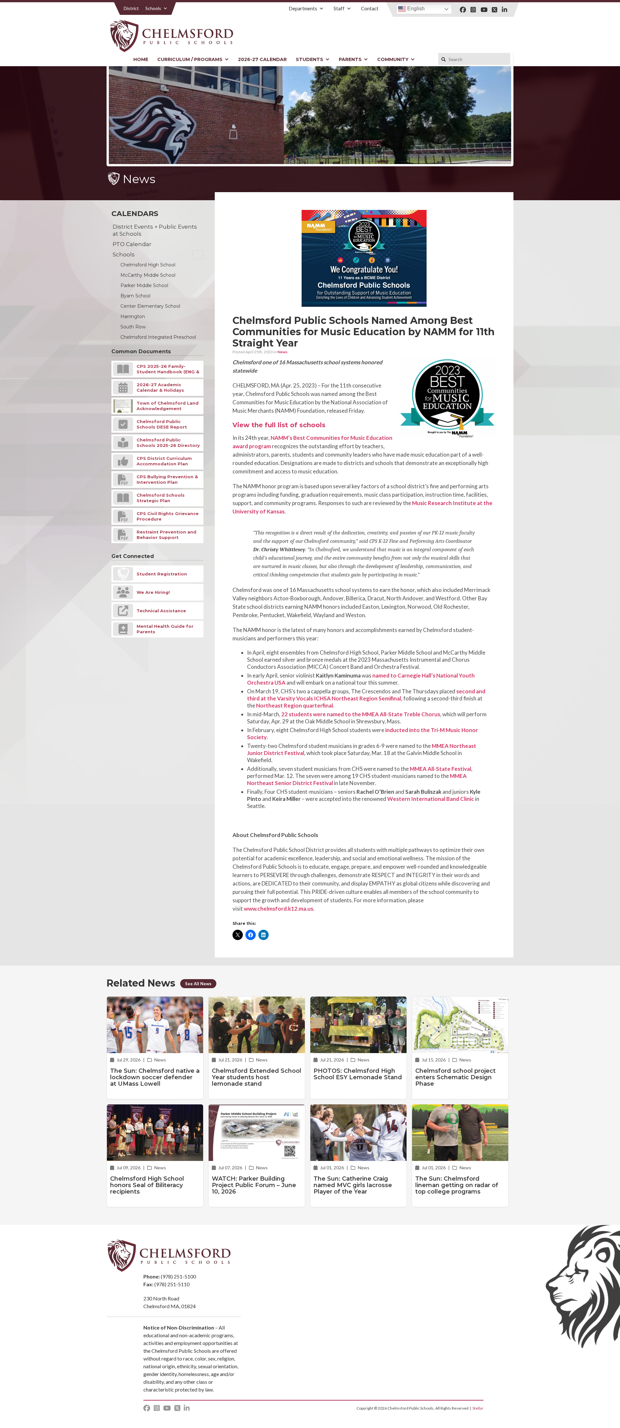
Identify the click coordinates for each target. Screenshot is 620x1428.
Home (140, 59)
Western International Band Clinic (430, 798)
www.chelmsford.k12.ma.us (278, 908)
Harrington (132, 316)
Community (392, 59)
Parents (350, 59)
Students (309, 59)
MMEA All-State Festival (440, 768)
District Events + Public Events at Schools (155, 230)
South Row (133, 327)
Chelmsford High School (147, 265)
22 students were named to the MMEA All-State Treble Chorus (360, 714)
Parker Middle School (144, 285)
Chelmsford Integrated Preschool (158, 337)
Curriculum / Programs (189, 59)
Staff (339, 8)
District (131, 8)
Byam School (135, 296)
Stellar (477, 1408)
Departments (303, 8)
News (282, 351)
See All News (198, 983)
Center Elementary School (150, 306)
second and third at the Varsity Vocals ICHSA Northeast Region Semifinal (366, 695)
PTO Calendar (132, 244)
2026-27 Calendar (262, 59)
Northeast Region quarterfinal (294, 705)
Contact (369, 8)
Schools (153, 8)
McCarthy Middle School (147, 275)
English (415, 8)
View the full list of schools (279, 425)
